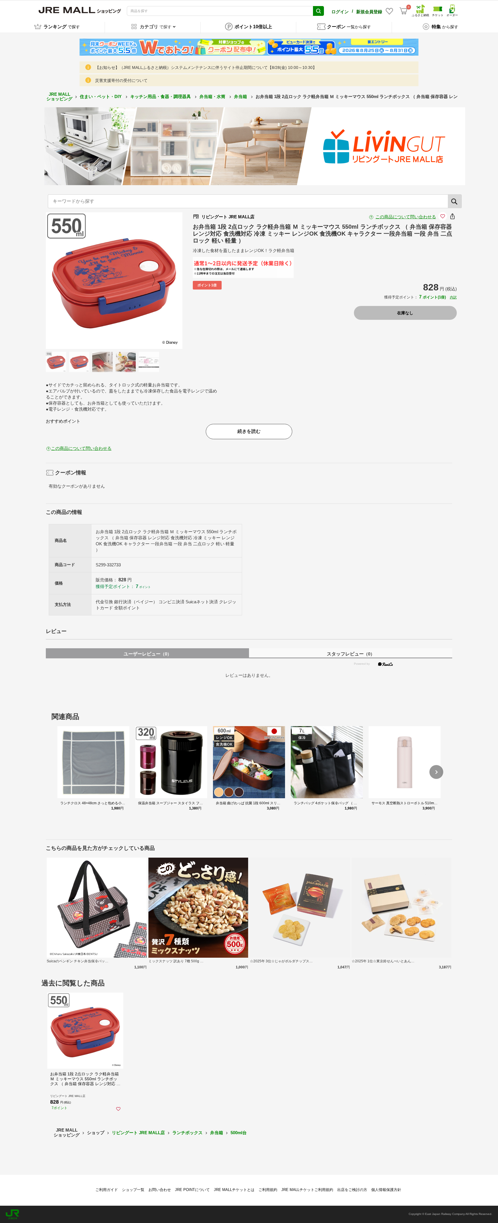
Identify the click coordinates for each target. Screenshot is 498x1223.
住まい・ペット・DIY (101, 96)
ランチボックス (187, 1132)
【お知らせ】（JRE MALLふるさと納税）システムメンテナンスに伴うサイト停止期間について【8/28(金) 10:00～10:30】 (206, 67)
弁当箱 (241, 96)
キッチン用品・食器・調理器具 (161, 96)
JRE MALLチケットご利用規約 (307, 1190)
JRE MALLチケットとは (234, 1190)
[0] (403, 11)
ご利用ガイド (106, 1190)
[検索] (455, 201)
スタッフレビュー (351, 653)
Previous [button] (78, 280)
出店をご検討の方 (352, 1190)
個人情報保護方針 (386, 1190)
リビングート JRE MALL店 (138, 1132)
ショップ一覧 (133, 1190)
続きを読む (249, 431)
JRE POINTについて (192, 1190)
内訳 (453, 297)
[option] (114, 280)
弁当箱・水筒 (213, 96)
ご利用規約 (268, 1190)
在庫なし (405, 313)
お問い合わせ (159, 1190)
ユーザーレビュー (147, 653)
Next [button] (150, 280)
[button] (436, 772)
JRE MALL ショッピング (59, 97)
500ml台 (239, 1132)
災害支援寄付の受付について (121, 80)
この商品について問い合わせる (406, 216)
